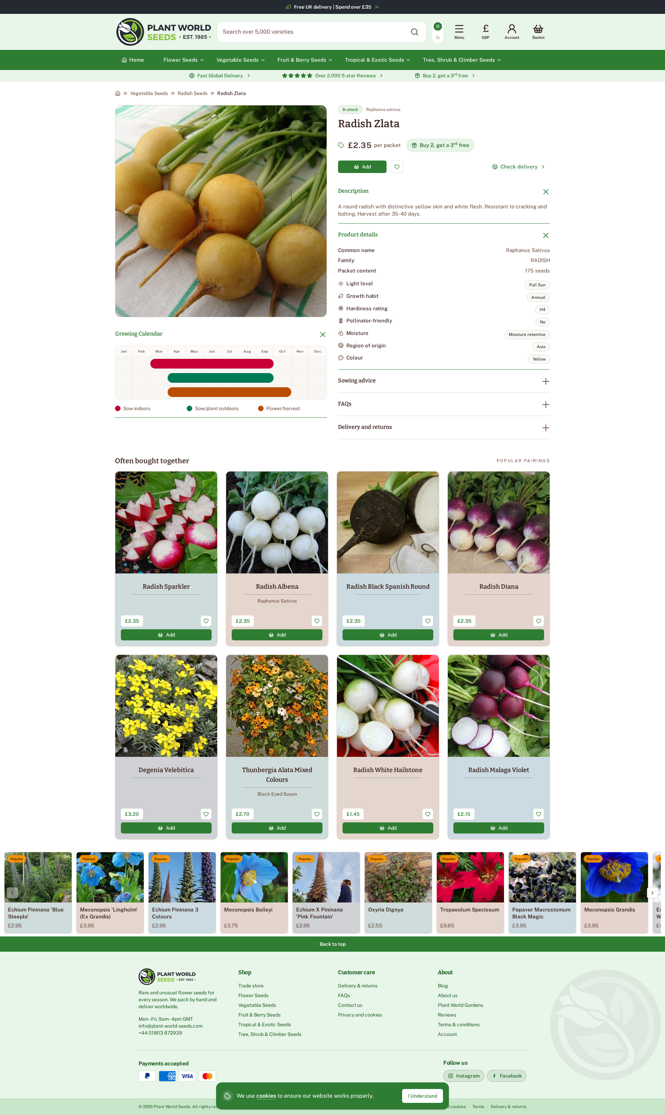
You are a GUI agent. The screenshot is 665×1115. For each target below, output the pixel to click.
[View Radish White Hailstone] (388, 747)
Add (366, 167)
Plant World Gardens (460, 1005)
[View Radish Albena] (277, 559)
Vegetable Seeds (149, 93)
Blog (443, 985)
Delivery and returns (365, 427)
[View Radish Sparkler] (166, 559)
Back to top (333, 944)
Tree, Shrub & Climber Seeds (269, 1034)
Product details (358, 234)
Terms (478, 1106)
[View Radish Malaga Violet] (499, 747)
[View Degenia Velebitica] (166, 747)
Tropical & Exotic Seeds (264, 1024)
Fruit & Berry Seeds (259, 1015)
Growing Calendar (138, 333)
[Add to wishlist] (397, 167)
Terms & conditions (459, 1024)
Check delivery (519, 167)
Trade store (251, 985)
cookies (266, 1095)
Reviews (447, 1015)
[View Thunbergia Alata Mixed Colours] (277, 747)
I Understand (422, 1096)
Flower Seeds (253, 995)
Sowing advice (357, 380)
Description (353, 191)
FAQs (345, 403)
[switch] (437, 32)
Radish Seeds (192, 93)
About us (448, 995)
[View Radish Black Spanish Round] (388, 559)
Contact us (350, 1005)
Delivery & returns (358, 985)
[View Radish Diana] (499, 559)
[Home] (118, 93)
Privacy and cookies (360, 1015)
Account (447, 1034)
